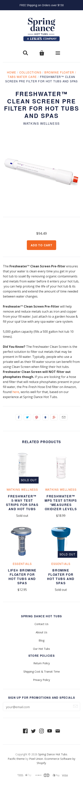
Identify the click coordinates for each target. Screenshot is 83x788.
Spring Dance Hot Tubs (52, 754)
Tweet (27, 417)
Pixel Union (36, 759)
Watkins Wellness (41, 123)
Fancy (45, 417)
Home (11, 72)
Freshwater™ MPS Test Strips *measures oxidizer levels (61, 502)
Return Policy (41, 663)
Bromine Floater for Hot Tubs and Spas (61, 576)
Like (19, 417)
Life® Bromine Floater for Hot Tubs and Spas (22, 576)
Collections (30, 72)
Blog (41, 640)
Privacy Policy (41, 680)
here (15, 392)
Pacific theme (16, 759)
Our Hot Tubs (41, 649)
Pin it (36, 417)
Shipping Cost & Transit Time (41, 671)
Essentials (22, 564)
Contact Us (41, 624)
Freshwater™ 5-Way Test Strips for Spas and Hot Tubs (22, 502)
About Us (41, 632)
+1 (54, 417)
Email (64, 417)
